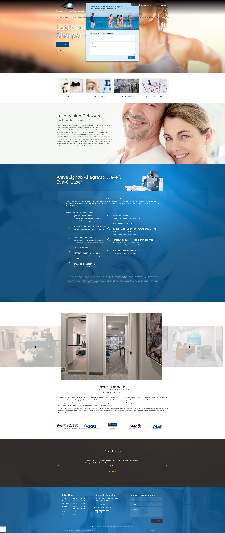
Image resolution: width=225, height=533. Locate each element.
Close (135, 4)
